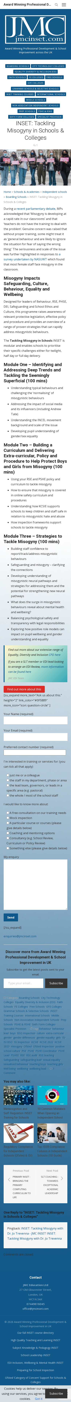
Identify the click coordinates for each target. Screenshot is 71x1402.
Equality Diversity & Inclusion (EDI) (35, 71)
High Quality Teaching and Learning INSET (35, 1340)
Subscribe (56, 983)
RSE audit (31, 1055)
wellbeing (22, 1068)
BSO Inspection (26, 1033)
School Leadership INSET (35, 1355)
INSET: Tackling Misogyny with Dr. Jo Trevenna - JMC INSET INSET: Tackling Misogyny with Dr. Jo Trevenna (35, 1233)
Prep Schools (27, 111)
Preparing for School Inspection (35, 1370)
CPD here (54, 655)
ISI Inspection (22, 1042)
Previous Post (22, 1184)
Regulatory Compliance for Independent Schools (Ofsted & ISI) (18, 1151)
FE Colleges (36, 77)
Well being (10, 1068)
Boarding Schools (18, 66)
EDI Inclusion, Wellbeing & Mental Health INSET (35, 1362)
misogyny (16, 1046)
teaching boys (38, 1064)
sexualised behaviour (16, 1064)
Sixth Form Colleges (22, 116)
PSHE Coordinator (46, 1051)
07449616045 (36, 1304)
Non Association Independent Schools (35, 105)
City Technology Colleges (48, 66)
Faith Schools (17, 77)
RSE (22, 1055)
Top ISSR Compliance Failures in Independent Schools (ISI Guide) (52, 1151)
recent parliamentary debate (35, 209)
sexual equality (51, 1059)
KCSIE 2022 (46, 1042)
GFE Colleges (35, 82)
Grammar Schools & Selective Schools (35, 88)
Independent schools (54, 191)
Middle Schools (35, 99)
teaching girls (55, 1064)
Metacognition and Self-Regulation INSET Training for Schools (18, 1113)
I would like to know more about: (26, 804)
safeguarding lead (31, 1059)
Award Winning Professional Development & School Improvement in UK (28, 4)
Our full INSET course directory (35, 1332)
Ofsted (28, 1046)
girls (58, 1037)
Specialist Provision (49, 116)
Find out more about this (24, 689)
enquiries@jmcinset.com (20, 936)
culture (41, 1033)
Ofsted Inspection (43, 1046)
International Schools (51, 94)
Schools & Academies (27, 191)
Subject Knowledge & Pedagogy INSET (35, 1347)
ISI (63, 1037)
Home (7, 191)
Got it (38, 1399)
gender (8, 1037)
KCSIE (34, 1042)
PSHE (31, 1051)
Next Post (49, 1182)
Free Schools (54, 77)
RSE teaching (46, 1055)
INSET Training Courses (19, 94)
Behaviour (45, 1028)
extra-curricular (55, 1033)
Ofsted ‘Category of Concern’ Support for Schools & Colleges (35, 1380)
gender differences (24, 1037)
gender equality (46, 1037)
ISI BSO (8, 1042)
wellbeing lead (37, 1068)
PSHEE (15, 1055)
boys (13, 1033)
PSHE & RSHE (45, 111)
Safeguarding (11, 1059)
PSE (24, 1051)
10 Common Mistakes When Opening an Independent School (51, 1113)
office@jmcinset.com (36, 1308)
